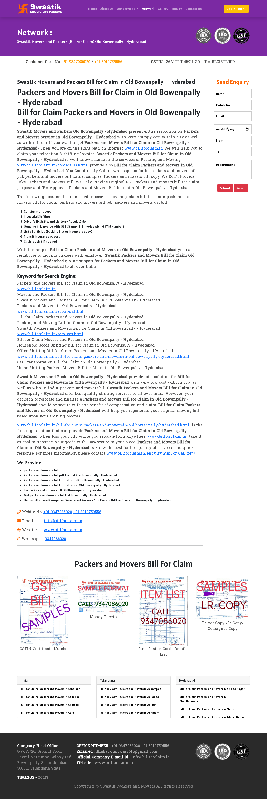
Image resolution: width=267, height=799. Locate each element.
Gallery (163, 8)
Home (92, 8)
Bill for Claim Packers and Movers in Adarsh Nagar (212, 717)
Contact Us (193, 8)
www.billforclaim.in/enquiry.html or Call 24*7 (150, 453)
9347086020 (55, 539)
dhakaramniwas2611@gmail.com (126, 752)
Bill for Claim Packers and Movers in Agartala (50, 705)
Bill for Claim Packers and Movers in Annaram (129, 713)
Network (148, 8)
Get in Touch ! (236, 8)
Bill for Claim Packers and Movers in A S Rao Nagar (212, 689)
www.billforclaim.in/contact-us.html (52, 165)
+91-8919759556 (108, 62)
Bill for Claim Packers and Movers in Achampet (130, 689)
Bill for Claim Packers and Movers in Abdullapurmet (203, 699)
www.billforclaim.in (143, 148)
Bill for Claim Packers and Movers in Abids (207, 709)
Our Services (126, 8)
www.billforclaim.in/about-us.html (50, 312)
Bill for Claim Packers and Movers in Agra (47, 713)
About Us (106, 8)
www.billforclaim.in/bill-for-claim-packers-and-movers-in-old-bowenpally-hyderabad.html (103, 357)
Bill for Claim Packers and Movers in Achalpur (50, 689)
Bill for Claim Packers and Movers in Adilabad (50, 697)
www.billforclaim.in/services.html (50, 334)
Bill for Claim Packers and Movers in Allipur (128, 705)
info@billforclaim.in (63, 521)
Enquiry (176, 8)
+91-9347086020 (76, 62)
